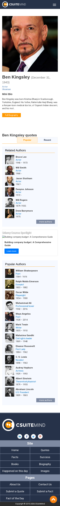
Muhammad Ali (23, 303)
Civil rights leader (24, 338)
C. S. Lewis (21, 357)
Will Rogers (21, 200)
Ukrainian (6, 89)
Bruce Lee (21, 157)
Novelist (20, 360)
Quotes (45, 450)
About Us (15, 484)
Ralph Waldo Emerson (27, 281)
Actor (5, 86)
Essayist (20, 284)
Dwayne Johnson (24, 189)
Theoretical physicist (26, 381)
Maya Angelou (23, 314)
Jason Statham (24, 178)
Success (45, 457)
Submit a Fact (45, 491)
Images (45, 470)
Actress (19, 370)
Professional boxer (25, 306)
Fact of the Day (15, 498)
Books (15, 464)
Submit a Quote (15, 491)
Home (15, 450)
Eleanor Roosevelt (25, 346)
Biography (45, 464)
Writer (19, 327)
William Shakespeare (27, 270)
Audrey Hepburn (24, 367)
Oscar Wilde (22, 292)
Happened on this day (15, 470)
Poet (18, 273)
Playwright (21, 295)
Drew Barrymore (24, 211)
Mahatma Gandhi (25, 335)
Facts (15, 457)
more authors (45, 222)
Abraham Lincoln (25, 389)
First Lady (20, 349)
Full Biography (11, 115)
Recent (47, 140)
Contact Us (45, 484)
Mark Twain (22, 324)
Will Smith (21, 167)
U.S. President (22, 392)
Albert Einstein (23, 378)
